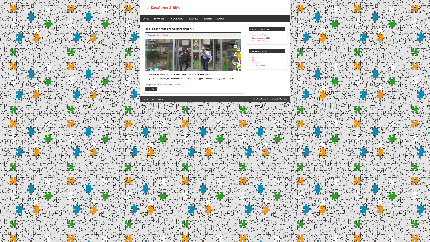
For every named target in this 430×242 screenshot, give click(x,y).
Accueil (146, 19)
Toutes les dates (258, 65)
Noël (170, 84)
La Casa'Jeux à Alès (162, 7)
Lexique (145, 99)
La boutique (159, 19)
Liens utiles (193, 19)
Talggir (165, 35)
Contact (220, 19)
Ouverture (177, 84)
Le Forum (208, 19)
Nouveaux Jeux (258, 40)
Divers (254, 60)
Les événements (176, 19)
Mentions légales (158, 99)
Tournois (255, 63)
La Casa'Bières (162, 84)
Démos (255, 57)
